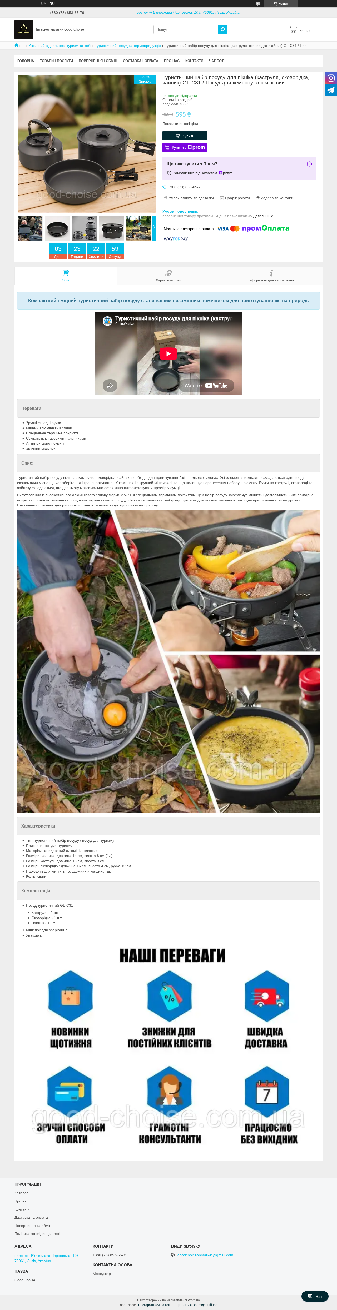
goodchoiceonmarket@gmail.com (205, 1255)
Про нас (172, 61)
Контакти (194, 61)
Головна (25, 61)
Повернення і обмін (98, 61)
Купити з (179, 147)
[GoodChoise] (23, 29)
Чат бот (216, 61)
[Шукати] (222, 29)
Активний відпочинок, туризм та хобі (60, 45)
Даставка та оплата (31, 1217)
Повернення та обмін (32, 1225)
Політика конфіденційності (37, 1234)
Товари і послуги (56, 61)
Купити (188, 136)
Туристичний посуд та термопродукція (128, 45)
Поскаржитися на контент (157, 1305)
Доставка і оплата (140, 61)
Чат (319, 1296)
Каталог (21, 1193)
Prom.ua (194, 1300)
